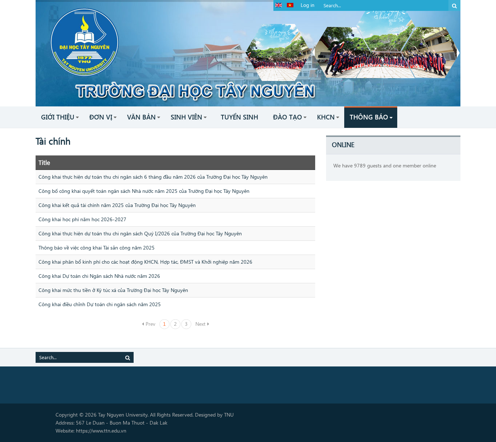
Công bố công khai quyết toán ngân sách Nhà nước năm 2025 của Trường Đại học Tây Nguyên (143, 190)
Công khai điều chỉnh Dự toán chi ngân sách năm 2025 (99, 304)
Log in (307, 4)
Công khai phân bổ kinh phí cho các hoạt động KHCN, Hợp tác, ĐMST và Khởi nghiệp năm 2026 (145, 261)
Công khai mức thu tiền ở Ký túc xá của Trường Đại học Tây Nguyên (113, 290)
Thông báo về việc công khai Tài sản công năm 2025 (96, 247)
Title (44, 162)
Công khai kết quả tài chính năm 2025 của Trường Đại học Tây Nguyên (117, 205)
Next (200, 323)
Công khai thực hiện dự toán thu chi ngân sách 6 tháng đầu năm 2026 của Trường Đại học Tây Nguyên (153, 176)
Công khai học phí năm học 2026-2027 (82, 219)
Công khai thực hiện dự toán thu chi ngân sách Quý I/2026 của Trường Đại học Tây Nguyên (140, 233)
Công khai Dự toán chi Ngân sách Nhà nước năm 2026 (99, 275)
